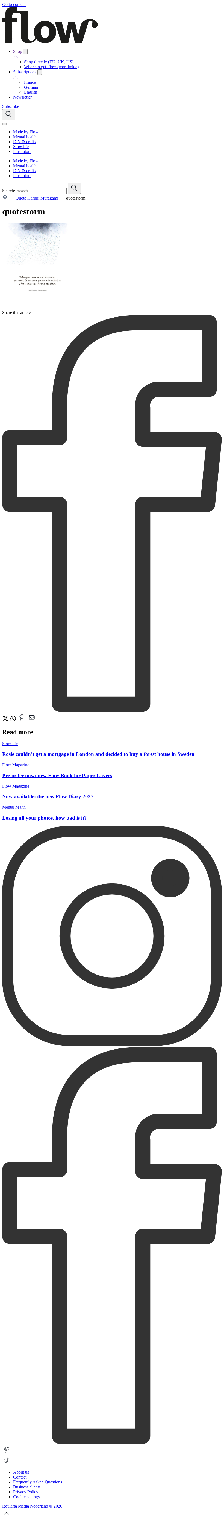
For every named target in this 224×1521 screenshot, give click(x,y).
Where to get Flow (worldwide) (51, 66)
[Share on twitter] (6, 720)
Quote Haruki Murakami (37, 198)
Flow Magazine (15, 764)
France (30, 82)
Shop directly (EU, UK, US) (48, 61)
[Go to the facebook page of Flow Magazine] (112, 1442)
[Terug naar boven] (6, 1516)
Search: (8, 190)
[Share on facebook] (112, 710)
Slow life (10, 743)
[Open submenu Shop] (25, 51)
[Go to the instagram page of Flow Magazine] (112, 1044)
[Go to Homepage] (50, 41)
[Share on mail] (31, 720)
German (31, 87)
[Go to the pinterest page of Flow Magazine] (6, 1452)
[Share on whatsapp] (13, 720)
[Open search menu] (8, 114)
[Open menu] (4, 124)
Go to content (14, 4)
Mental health (14, 807)
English (30, 92)
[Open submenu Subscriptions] (39, 72)
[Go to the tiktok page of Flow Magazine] (6, 1462)
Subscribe (10, 106)
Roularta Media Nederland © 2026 (32, 1506)
